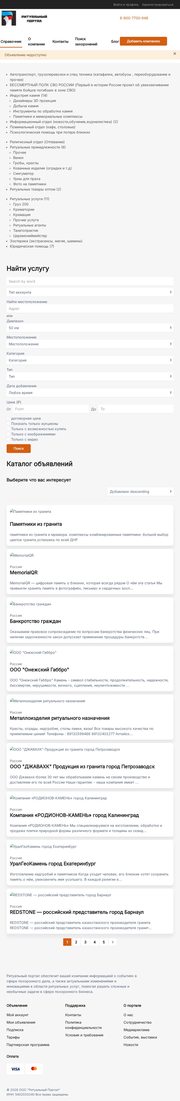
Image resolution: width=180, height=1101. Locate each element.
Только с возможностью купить (38, 429)
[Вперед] (112, 942)
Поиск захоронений (86, 41)
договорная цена (26, 418)
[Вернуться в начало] (24, 18)
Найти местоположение (27, 301)
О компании (36, 41)
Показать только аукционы (34, 423)
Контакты (60, 41)
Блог (115, 41)
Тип (10, 369)
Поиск (19, 448)
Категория (15, 353)
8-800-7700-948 (134, 18)
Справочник (11, 41)
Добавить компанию (143, 41)
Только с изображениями (33, 434)
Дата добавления (21, 386)
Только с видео (24, 439)
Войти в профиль (126, 4)
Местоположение (21, 337)
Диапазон (15, 321)
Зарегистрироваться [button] (157, 4)
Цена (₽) (14, 402)
